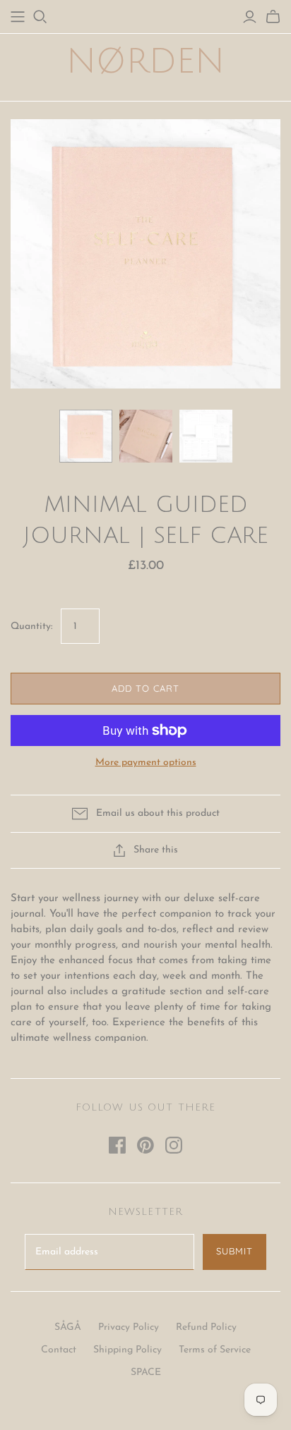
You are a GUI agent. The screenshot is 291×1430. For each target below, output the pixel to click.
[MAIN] (18, 17)
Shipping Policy (127, 1350)
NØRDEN (145, 61)
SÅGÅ (67, 1327)
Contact (58, 1350)
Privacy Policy (128, 1327)
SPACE (146, 1372)
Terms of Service (215, 1350)
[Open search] (40, 17)
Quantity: (31, 626)
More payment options (145, 762)
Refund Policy (206, 1327)
